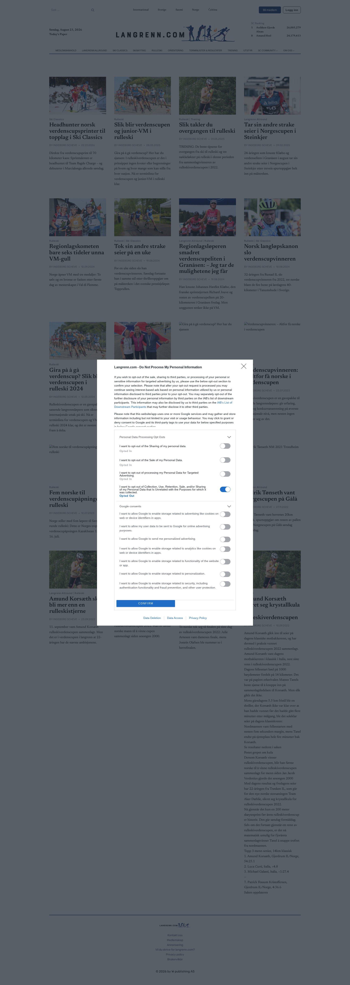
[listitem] (175, 437)
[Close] (245, 367)
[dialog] (175, 493)
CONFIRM (145, 603)
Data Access (175, 618)
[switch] (225, 446)
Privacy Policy (198, 618)
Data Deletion (152, 618)
